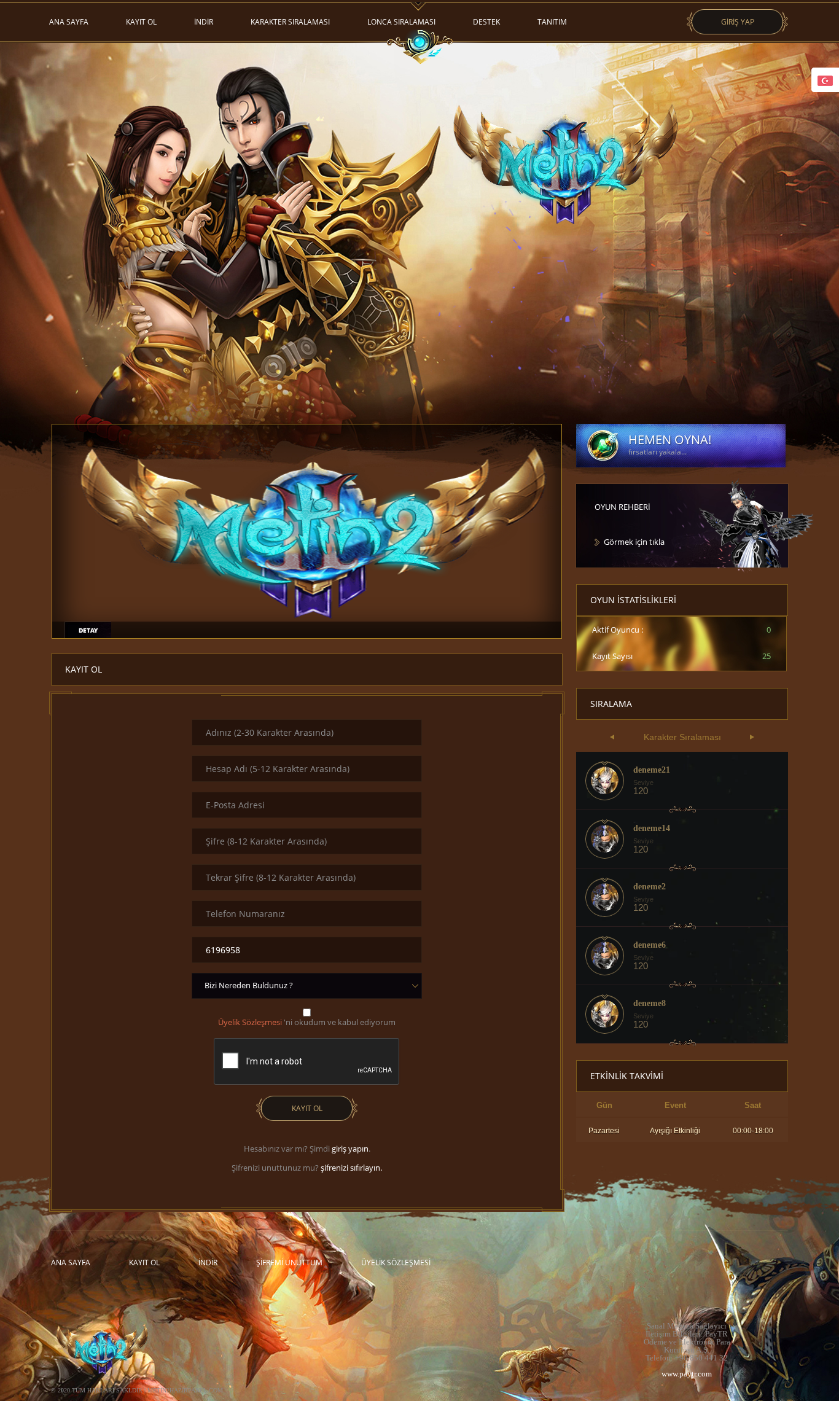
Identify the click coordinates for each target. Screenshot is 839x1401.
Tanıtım (552, 22)
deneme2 (649, 887)
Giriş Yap (737, 22)
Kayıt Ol (141, 22)
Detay (88, 630)
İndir (203, 22)
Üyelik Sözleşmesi (396, 1262)
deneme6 (649, 945)
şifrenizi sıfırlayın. (351, 1167)
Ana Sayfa (68, 22)
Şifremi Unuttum (289, 1262)
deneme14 (651, 828)
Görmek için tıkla (634, 541)
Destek (486, 22)
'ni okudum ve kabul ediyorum (307, 1022)
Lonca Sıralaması (401, 22)
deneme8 (649, 1003)
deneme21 (651, 770)
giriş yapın (350, 1148)
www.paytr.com (686, 1373)
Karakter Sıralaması (290, 22)
